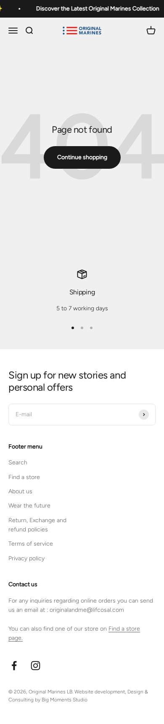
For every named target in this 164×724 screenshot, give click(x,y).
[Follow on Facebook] (14, 665)
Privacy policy (26, 558)
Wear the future (29, 505)
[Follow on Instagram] (35, 665)
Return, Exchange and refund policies (37, 525)
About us (20, 491)
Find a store (24, 477)
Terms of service (30, 543)
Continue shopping (82, 157)
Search (17, 462)
